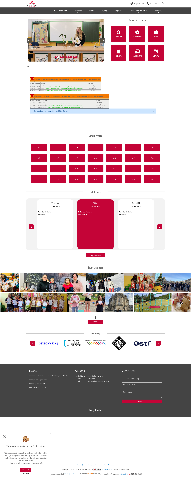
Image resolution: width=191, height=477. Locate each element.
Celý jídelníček (95, 255)
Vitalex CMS (124, 474)
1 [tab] (55, 57)
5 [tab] (65, 57)
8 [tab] (73, 57)
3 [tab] (60, 57)
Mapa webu (102, 465)
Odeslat (142, 401)
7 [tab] (71, 57)
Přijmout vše (26, 470)
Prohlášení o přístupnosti (86, 465)
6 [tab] (68, 57)
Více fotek (95, 321)
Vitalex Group (107, 470)
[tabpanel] (66, 40)
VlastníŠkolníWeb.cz (71, 474)
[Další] (159, 226)
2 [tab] (58, 57)
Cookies (111, 465)
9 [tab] (76, 57)
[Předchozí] (31, 226)
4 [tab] (63, 57)
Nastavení (26, 473)
